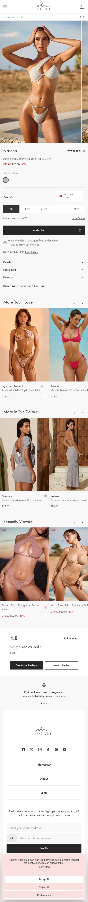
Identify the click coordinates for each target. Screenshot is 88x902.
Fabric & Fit (9, 269)
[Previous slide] (74, 303)
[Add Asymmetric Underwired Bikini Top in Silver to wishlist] (80, 230)
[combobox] (12, 838)
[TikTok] (48, 749)
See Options (31, 252)
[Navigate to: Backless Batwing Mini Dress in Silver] (24, 454)
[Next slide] (82, 303)
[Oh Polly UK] (44, 6)
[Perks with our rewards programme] (44, 690)
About (44, 779)
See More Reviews (26, 665)
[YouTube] (64, 749)
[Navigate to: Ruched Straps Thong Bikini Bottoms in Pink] (24, 564)
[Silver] (5, 180)
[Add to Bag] (39, 230)
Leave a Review (61, 665)
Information (44, 765)
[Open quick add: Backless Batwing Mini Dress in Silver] (45, 495)
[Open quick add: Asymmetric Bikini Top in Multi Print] (42, 386)
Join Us (44, 848)
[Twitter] (31, 749)
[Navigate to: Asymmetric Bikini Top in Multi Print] (24, 344)
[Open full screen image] (40, 82)
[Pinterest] (56, 749)
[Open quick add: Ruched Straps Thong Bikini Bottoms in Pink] (45, 607)
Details (7, 262)
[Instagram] (40, 749)
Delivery (8, 277)
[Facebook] (23, 749)
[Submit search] (82, 16)
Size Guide (78, 218)
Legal (44, 792)
